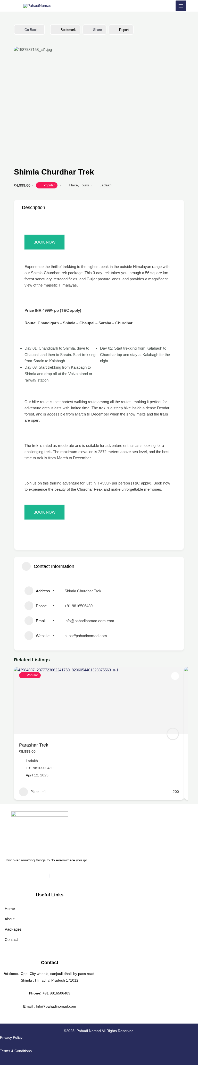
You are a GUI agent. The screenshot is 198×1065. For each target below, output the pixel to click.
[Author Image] (173, 734)
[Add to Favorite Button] (175, 676)
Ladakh (106, 185)
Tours (84, 185)
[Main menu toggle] (181, 6)
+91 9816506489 (78, 606)
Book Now (44, 242)
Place (73, 185)
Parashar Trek (33, 745)
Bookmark (68, 30)
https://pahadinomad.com (85, 636)
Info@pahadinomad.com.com (89, 621)
